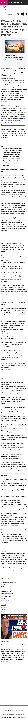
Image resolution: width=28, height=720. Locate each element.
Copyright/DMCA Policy (9, 717)
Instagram (4, 607)
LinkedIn (3, 605)
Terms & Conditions (20, 714)
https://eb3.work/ (6, 369)
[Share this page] (26, 14)
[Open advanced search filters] (21, 14)
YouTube (3, 609)
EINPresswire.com (7, 80)
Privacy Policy (22, 717)
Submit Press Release (8, 714)
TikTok (3, 611)
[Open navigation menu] (2, 14)
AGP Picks (4, 2)
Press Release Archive (16, 710)
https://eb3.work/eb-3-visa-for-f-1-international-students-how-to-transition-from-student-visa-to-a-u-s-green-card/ (13, 123)
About (7, 710)
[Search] (18, 14)
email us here (5, 600)
